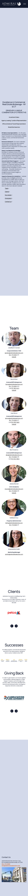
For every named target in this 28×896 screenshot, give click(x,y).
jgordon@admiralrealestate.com (14, 353)
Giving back (8, 198)
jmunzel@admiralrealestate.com (14, 489)
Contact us (8, 201)
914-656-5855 (15, 422)
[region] (14, 616)
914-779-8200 (13, 355)
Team (6, 188)
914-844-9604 (15, 459)
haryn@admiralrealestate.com (14, 384)
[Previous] (12, 626)
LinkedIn (14, 357)
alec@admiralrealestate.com (14, 455)
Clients (7, 192)
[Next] (16, 626)
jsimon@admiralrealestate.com (14, 418)
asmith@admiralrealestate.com (14, 554)
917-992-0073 (15, 388)
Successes (8, 195)
